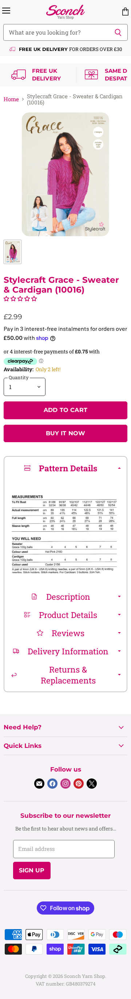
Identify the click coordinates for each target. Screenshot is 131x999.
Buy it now (66, 433)
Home (11, 99)
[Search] (118, 32)
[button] (20, 298)
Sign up (32, 870)
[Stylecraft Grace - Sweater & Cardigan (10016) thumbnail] (12, 251)
